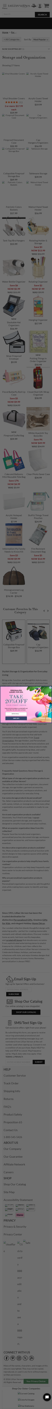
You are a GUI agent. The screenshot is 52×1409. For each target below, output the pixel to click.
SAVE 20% (16, 718)
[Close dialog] (50, 687)
